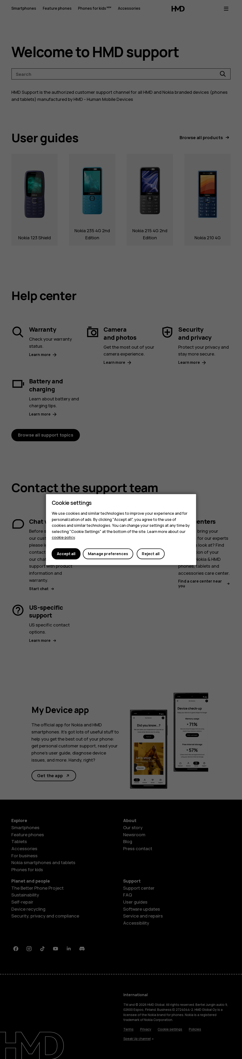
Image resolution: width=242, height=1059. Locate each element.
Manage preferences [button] (108, 553)
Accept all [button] (66, 553)
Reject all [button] (151, 553)
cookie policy (63, 537)
